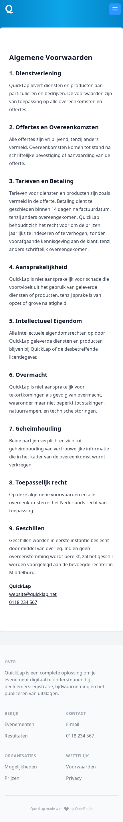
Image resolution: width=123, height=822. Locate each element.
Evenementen (19, 724)
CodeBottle (83, 808)
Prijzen (12, 778)
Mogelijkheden (21, 767)
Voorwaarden (81, 767)
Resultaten (16, 736)
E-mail (72, 724)
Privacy (74, 778)
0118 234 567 (23, 602)
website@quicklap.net (33, 594)
